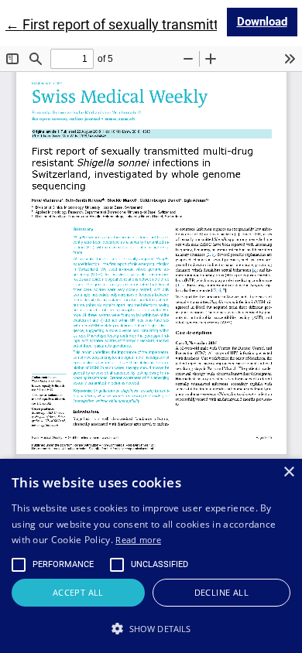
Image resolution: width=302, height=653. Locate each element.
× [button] (288, 472)
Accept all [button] (78, 592)
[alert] (151, 556)
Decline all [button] (221, 592)
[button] (151, 628)
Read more (138, 539)
